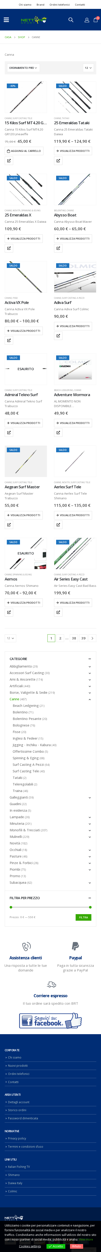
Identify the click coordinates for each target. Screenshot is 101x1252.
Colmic (12, 1191)
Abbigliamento (21, 666)
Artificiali (16, 686)
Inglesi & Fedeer (25, 738)
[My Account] (87, 20)
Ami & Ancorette (22, 679)
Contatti (80, 4)
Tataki (65, 118)
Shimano (14, 1175)
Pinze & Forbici (21, 863)
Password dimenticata (23, 1118)
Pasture (16, 856)
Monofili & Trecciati (25, 830)
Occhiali (15, 849)
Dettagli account (18, 1102)
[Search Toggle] (71, 19)
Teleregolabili (23, 784)
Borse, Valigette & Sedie (28, 692)
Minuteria (17, 823)
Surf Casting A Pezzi (73, 297)
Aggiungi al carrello (26, 151)
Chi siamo (25, 4)
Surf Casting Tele (22, 118)
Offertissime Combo (28, 751)
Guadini (15, 804)
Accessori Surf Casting (27, 673)
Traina (17, 790)
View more (86, 1239)
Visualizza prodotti (74, 151)
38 (74, 638)
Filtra (83, 917)
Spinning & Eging (31, 210)
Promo (15, 876)
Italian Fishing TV (19, 1166)
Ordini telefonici (60, 4)
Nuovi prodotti (18, 1065)
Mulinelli (16, 836)
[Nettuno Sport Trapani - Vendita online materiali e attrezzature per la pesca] (34, 20)
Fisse (15, 297)
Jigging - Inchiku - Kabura (32, 745)
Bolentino (60, 210)
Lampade (17, 817)
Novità (16, 210)
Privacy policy (17, 1138)
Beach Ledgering (63, 390)
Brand (40, 4)
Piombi (15, 869)
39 (83, 638)
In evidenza (18, 810)
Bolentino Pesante (27, 718)
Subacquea (18, 882)
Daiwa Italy (15, 1183)
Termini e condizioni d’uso (25, 1146)
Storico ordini (17, 1110)
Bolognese (21, 725)
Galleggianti (19, 797)
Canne (8, 118)
